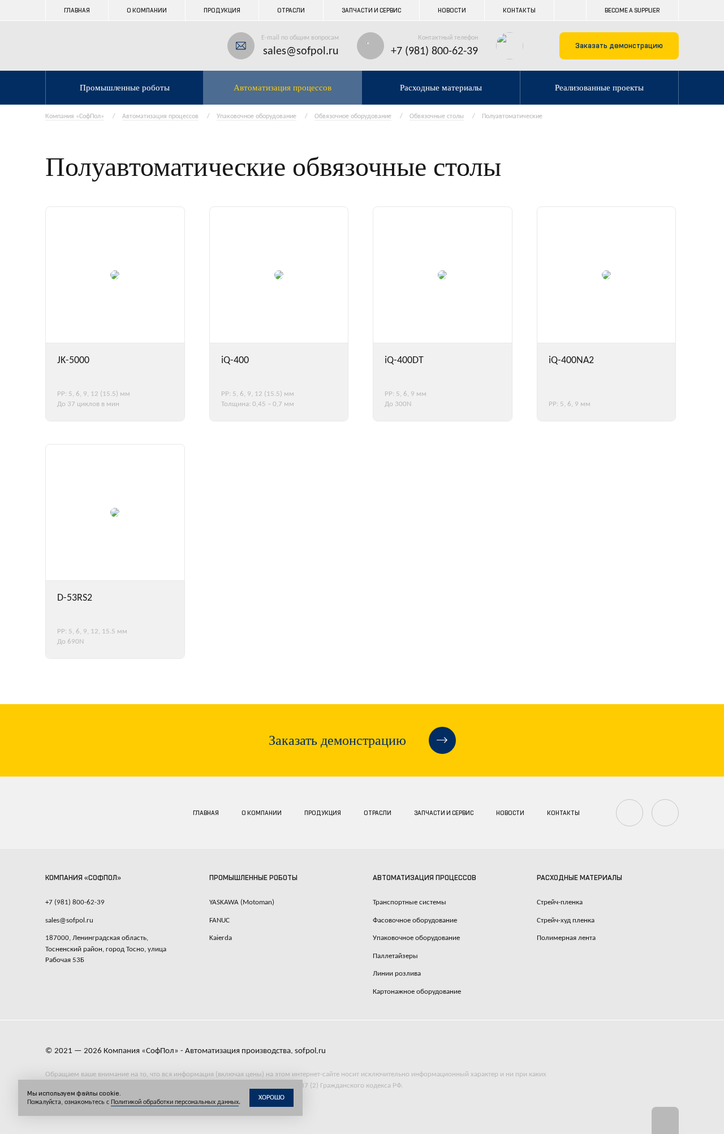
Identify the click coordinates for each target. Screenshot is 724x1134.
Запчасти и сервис (371, 10)
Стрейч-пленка (560, 902)
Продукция (222, 10)
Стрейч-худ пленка (565, 920)
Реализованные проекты (599, 87)
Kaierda (220, 938)
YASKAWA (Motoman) (241, 902)
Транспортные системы (409, 902)
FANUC (219, 920)
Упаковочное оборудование (416, 938)
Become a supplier (632, 10)
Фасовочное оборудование (415, 920)
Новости (452, 10)
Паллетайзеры (395, 956)
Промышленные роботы (125, 87)
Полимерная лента (566, 938)
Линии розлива (397, 973)
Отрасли (291, 10)
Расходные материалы (441, 87)
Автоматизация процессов (282, 87)
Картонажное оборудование (417, 991)
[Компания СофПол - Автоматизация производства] (91, 45)
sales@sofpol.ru (301, 51)
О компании (147, 10)
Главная (77, 10)
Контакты (519, 10)
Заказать (619, 45)
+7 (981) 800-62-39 (434, 51)
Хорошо (271, 1097)
